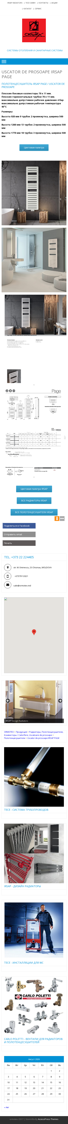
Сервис (38, 8)
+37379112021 (21, 576)
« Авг (6, 1107)
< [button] (8, 701)
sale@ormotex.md (22, 585)
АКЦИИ (54, 3)
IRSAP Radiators (14, 3)
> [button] (60, 701)
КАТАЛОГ (28, 8)
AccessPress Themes (48, 1119)
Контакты (43, 3)
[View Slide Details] (34, 702)
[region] (34, 701)
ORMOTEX (35, 45)
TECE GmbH (30, 3)
